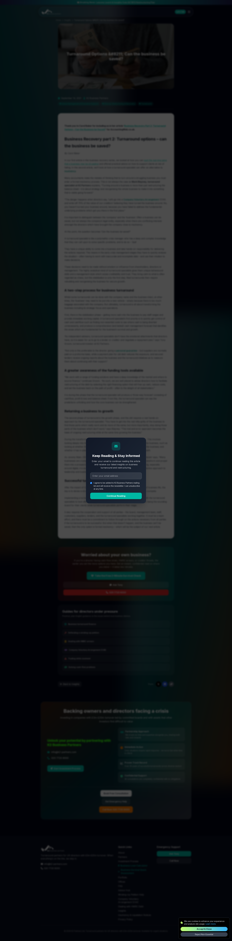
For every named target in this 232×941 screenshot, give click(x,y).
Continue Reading (116, 496)
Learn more (211, 924)
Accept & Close (204, 929)
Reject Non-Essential (204, 934)
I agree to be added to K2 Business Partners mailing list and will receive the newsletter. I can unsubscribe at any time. (117, 486)
